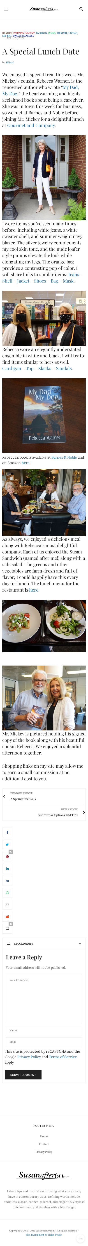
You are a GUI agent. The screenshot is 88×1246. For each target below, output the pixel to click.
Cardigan (11, 368)
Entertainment (24, 33)
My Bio (7, 35)
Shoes (40, 281)
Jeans (73, 274)
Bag (54, 281)
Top (30, 368)
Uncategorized (23, 35)
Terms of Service (63, 1056)
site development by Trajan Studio (44, 1234)
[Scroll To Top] (80, 1238)
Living (72, 33)
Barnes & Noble (64, 457)
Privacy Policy (29, 1056)
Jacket (23, 281)
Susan (10, 62)
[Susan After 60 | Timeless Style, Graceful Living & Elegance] (44, 9)
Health (62, 33)
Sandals (64, 368)
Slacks (44, 368)
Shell (7, 281)
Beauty (7, 33)
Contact (44, 1144)
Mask (68, 281)
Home (44, 1136)
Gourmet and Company (31, 125)
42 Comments (23, 943)
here (26, 462)
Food (52, 33)
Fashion (41, 33)
